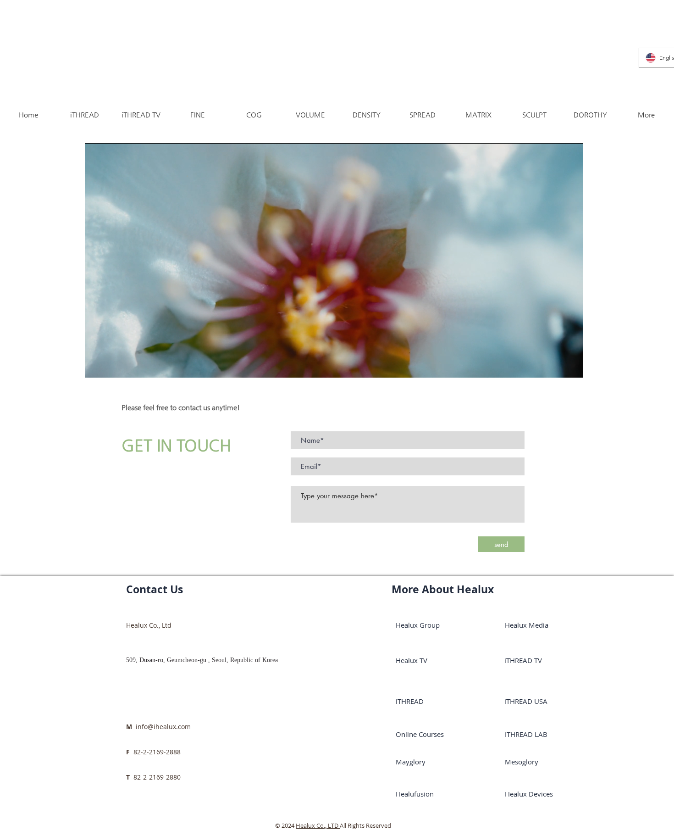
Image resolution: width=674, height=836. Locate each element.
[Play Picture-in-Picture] (555, 365)
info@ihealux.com (163, 726)
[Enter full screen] (571, 365)
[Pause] (97, 365)
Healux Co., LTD (318, 825)
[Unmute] (112, 365)
